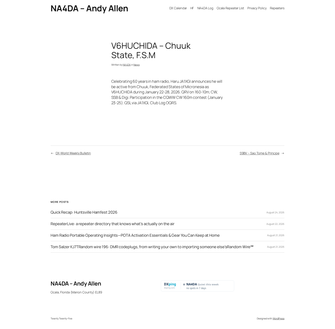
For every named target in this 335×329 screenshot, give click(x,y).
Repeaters (277, 8)
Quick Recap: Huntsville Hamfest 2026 (84, 212)
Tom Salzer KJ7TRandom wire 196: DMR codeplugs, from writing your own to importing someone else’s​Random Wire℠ (152, 247)
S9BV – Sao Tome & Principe (259, 153)
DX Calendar (178, 8)
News (136, 64)
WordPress (278, 318)
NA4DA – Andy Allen (89, 8)
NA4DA (127, 64)
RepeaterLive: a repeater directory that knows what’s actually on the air (112, 224)
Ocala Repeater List (230, 8)
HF (192, 8)
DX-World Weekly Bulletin (73, 153)
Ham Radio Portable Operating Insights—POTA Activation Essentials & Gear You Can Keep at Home (135, 235)
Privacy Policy (257, 8)
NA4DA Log (205, 8)
